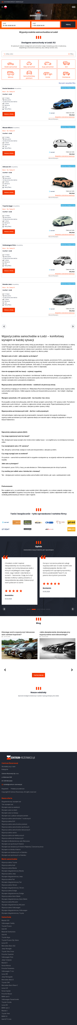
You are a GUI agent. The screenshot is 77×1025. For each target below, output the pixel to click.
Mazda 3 (4, 1011)
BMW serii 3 (5, 1008)
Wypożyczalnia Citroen (9, 885)
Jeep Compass (7, 960)
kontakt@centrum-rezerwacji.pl (13, 2)
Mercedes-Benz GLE (8, 946)
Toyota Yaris (6, 1013)
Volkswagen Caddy (8, 923)
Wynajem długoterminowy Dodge (13, 893)
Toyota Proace (7, 926)
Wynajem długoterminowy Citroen (13, 888)
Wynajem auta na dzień (9, 810)
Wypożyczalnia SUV (8, 821)
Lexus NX (5, 974)
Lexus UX (5, 988)
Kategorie (5, 769)
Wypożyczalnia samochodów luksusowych (16, 830)
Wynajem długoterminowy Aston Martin (14, 899)
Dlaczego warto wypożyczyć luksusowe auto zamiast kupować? (18, 633)
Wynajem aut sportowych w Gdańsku (14, 855)
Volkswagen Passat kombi (10, 999)
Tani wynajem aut (7, 804)
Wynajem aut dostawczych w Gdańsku (14, 852)
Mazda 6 (4, 963)
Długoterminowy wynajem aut (11, 801)
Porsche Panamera (8, 968)
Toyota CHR (6, 982)
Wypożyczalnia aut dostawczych (12, 838)
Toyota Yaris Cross (8, 951)
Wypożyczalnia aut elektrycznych (13, 835)
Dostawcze (66, 77)
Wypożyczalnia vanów (9, 832)
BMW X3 (4, 1016)
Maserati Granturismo (8, 932)
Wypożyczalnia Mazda (9, 868)
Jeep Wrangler (7, 948)
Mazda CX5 (5, 920)
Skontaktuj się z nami (8, 766)
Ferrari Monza (6, 965)
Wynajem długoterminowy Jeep (12, 876)
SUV (66, 67)
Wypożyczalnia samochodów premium (14, 824)
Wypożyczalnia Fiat (8, 879)
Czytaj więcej (38, 675)
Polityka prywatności (17, 789)
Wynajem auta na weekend (11, 807)
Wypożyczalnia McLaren (10, 902)
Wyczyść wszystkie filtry (67, 83)
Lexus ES (5, 943)
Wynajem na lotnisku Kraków (11, 849)
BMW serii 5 (5, 996)
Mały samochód (29, 67)
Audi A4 (4, 934)
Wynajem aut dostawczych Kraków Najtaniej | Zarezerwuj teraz (22, 847)
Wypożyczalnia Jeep (9, 874)
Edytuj (68, 24)
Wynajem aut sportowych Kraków (13, 844)
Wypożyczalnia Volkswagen (11, 907)
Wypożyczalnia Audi (8, 865)
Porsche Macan (7, 994)
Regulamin (5, 789)
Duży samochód (47, 67)
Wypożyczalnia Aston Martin (11, 896)
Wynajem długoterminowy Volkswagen (14, 910)
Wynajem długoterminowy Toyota (13, 913)
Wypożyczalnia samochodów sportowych (15, 827)
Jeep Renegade (7, 977)
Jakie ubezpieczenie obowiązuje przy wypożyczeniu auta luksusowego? (55, 633)
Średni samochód (11, 67)
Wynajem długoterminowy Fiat (11, 882)
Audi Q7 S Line (6, 1019)
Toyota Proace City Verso (10, 940)
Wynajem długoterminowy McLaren (13, 905)
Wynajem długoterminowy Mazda (13, 871)
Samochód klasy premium (29, 77)
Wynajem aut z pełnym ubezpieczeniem (15, 816)
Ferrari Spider (6, 991)
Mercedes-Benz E (8, 979)
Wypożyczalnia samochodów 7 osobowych (16, 818)
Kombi (48, 77)
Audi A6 (4, 929)
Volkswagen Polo (7, 957)
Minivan (10, 77)
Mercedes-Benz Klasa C (10, 985)
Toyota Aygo (6, 937)
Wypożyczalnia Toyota (9, 862)
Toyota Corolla (6, 1002)
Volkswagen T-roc (8, 971)
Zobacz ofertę (8, 114)
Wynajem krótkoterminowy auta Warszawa (16, 841)
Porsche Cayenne (8, 954)
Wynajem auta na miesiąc (10, 813)
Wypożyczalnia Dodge (9, 890)
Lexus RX (5, 1005)
